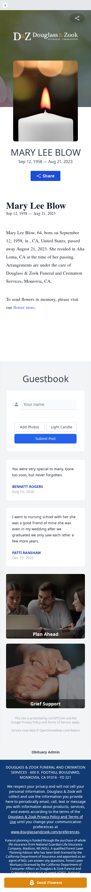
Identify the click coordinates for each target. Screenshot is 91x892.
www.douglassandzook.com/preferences (45, 831)
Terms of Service (59, 722)
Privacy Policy (31, 722)
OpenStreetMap (51, 730)
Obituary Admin (46, 752)
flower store (24, 307)
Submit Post (45, 438)
